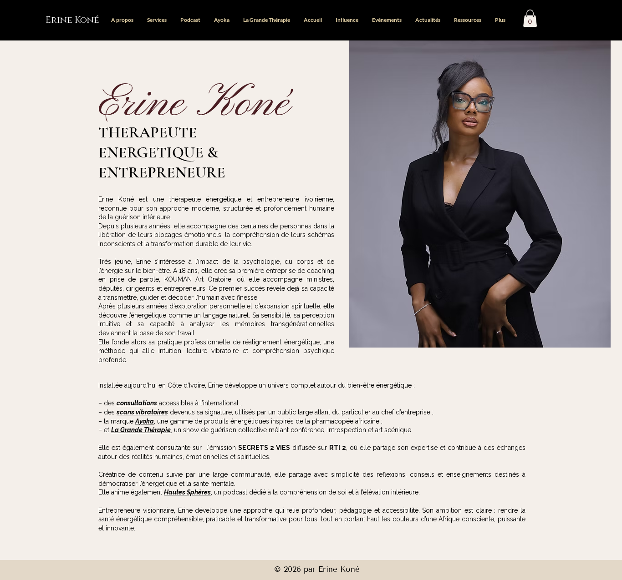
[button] (530, 18)
